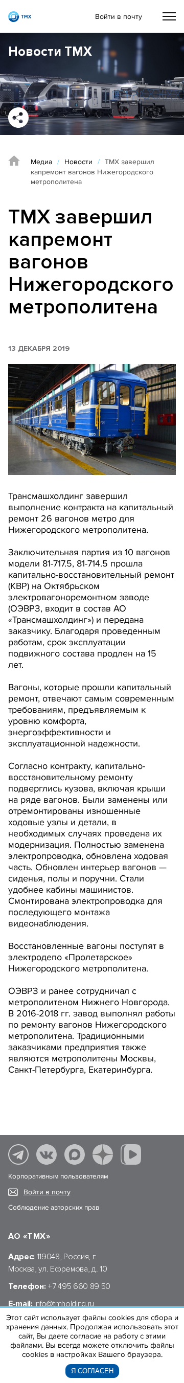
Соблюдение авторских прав (53, 1208)
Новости (78, 161)
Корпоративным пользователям (58, 1176)
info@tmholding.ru (64, 1304)
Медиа (41, 161)
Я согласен (92, 1371)
